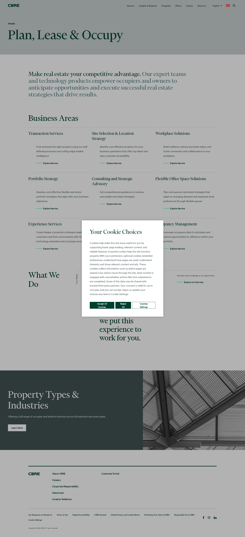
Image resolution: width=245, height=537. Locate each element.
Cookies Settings (144, 305)
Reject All (123, 305)
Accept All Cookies (102, 305)
